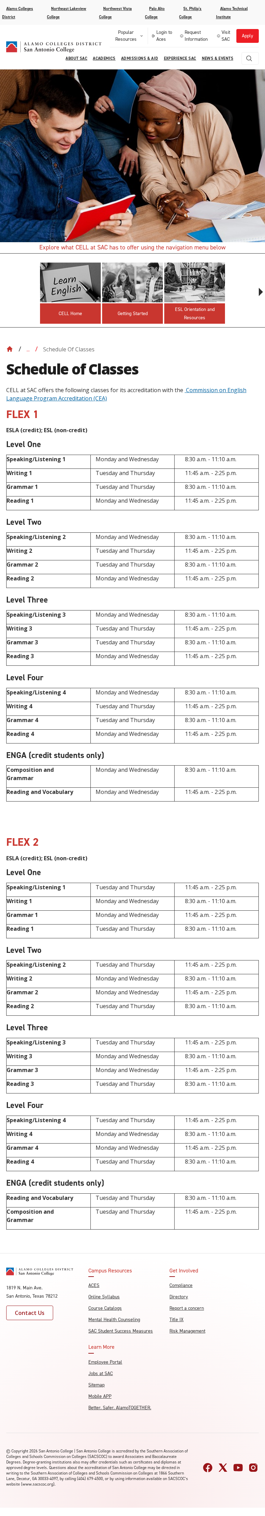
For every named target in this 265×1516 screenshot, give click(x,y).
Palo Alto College (155, 13)
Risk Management (187, 1331)
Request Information (196, 35)
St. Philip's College (190, 13)
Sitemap (96, 1385)
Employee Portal (105, 1362)
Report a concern (186, 1308)
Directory (178, 1297)
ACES (93, 1285)
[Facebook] (207, 1467)
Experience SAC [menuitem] (180, 58)
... (28, 349)
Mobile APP (99, 1396)
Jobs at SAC (100, 1373)
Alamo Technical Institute (232, 13)
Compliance (181, 1285)
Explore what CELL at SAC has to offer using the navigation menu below (132, 247)
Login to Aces (164, 35)
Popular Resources (126, 35)
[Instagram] (253, 1467)
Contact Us (30, 1313)
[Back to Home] (9, 349)
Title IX (176, 1319)
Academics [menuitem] (104, 58)
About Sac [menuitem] (76, 58)
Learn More (101, 1347)
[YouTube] (238, 1467)
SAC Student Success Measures (120, 1331)
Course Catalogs (105, 1308)
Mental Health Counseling (114, 1319)
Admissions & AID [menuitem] (139, 58)
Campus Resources (110, 1270)
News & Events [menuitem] (217, 58)
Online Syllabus (104, 1297)
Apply (247, 35)
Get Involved (183, 1270)
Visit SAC (226, 35)
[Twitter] (222, 1467)
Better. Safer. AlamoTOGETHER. (119, 1407)
